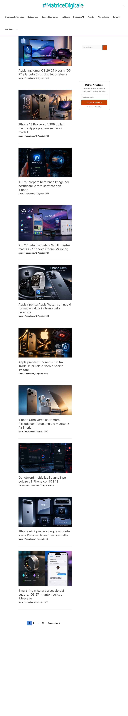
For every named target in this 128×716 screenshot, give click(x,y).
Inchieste (66, 17)
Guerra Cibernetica (50, 17)
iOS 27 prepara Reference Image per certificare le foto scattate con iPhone (43, 186)
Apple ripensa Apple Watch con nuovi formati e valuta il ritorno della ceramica (44, 308)
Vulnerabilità (23, 485)
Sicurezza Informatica (14, 17)
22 (43, 623)
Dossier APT (78, 17)
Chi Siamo (9, 29)
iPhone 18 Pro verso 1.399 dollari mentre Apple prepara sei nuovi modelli (41, 128)
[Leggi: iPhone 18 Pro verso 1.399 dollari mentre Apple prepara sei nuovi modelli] (45, 105)
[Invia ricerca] (104, 47)
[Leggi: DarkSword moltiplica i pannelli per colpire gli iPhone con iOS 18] (45, 458)
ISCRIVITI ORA (94, 102)
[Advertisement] (94, 66)
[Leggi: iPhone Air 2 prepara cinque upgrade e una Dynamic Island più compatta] (45, 512)
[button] (123, 6)
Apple (20, 78)
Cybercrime (33, 17)
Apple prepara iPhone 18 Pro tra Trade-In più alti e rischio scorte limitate (40, 366)
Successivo (54, 623)
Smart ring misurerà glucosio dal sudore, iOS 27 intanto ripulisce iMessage (41, 594)
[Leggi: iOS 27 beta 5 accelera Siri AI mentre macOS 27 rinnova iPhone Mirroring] (45, 223)
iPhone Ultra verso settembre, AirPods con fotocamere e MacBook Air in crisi (43, 423)
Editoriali (116, 17)
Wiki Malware (103, 17)
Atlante (91, 17)
